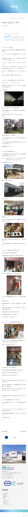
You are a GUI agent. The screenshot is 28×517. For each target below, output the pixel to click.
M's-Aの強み (6, 493)
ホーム (10, 18)
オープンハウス (6, 499)
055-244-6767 (9, 474)
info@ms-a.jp (9, 478)
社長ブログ (15, 18)
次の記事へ (22, 431)
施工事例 (5, 494)
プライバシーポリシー (8, 504)
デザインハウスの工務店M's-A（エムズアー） (6, 3)
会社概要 (5, 496)
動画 (4, 498)
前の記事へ (5, 431)
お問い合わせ (6, 503)
